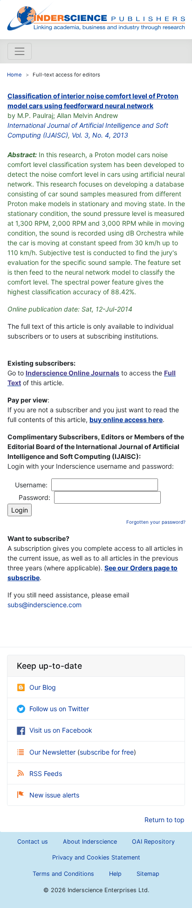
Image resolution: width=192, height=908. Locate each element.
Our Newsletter (53, 752)
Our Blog (42, 687)
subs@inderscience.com (44, 605)
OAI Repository (153, 841)
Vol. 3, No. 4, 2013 (100, 135)
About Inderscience (90, 841)
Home (14, 74)
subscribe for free (107, 752)
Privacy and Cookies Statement (96, 857)
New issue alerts (54, 795)
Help (115, 873)
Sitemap (148, 873)
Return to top (164, 820)
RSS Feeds (45, 773)
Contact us (32, 841)
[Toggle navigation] (19, 51)
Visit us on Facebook (60, 730)
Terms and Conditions (63, 873)
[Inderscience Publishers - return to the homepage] (96, 16)
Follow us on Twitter (59, 709)
